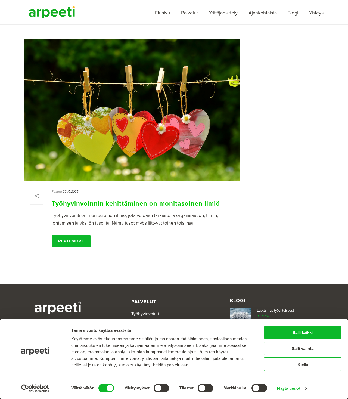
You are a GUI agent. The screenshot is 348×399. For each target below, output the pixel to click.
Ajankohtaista (262, 13)
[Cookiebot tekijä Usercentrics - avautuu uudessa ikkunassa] (35, 388)
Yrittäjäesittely (223, 13)
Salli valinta (302, 348)
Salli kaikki (303, 332)
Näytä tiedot (288, 388)
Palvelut (189, 13)
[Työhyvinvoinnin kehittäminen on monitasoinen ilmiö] (132, 110)
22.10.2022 (71, 191)
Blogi (293, 13)
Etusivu (162, 13)
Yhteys (316, 13)
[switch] (161, 388)
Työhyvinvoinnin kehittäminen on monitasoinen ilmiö (136, 204)
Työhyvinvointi (145, 314)
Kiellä (302, 364)
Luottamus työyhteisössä (276, 310)
